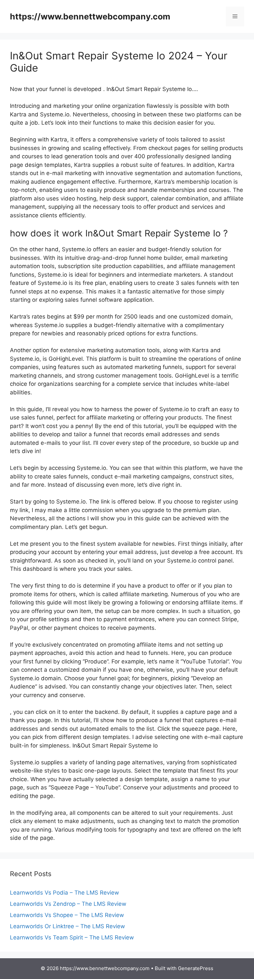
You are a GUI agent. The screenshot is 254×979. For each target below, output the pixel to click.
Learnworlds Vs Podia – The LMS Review (64, 892)
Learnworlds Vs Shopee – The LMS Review (67, 915)
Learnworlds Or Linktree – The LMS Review (67, 926)
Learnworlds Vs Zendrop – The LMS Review (68, 904)
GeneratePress (195, 968)
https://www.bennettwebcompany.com (90, 16)
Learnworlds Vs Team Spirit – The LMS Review (72, 937)
